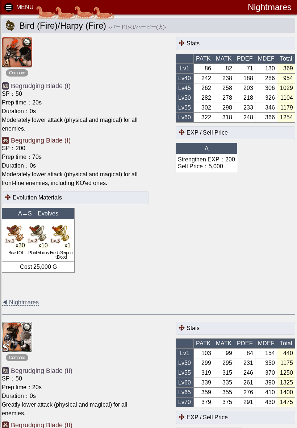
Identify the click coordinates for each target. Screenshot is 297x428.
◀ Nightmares (20, 302)
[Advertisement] (60, 285)
